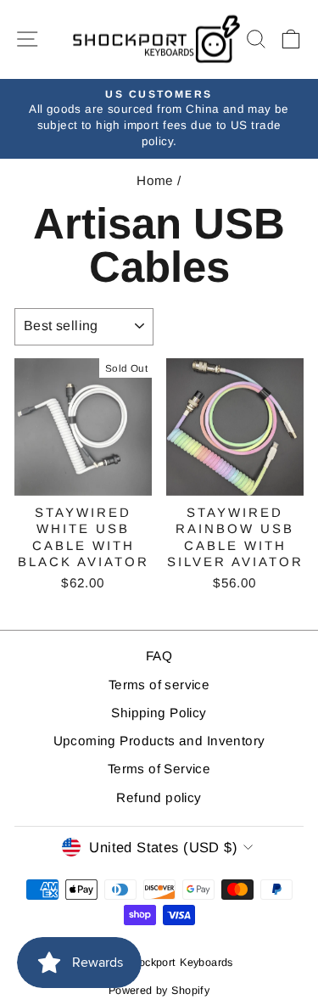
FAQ (159, 655)
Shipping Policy (158, 712)
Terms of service (159, 684)
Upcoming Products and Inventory (159, 740)
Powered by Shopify (159, 991)
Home (155, 180)
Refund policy (158, 797)
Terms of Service (159, 768)
